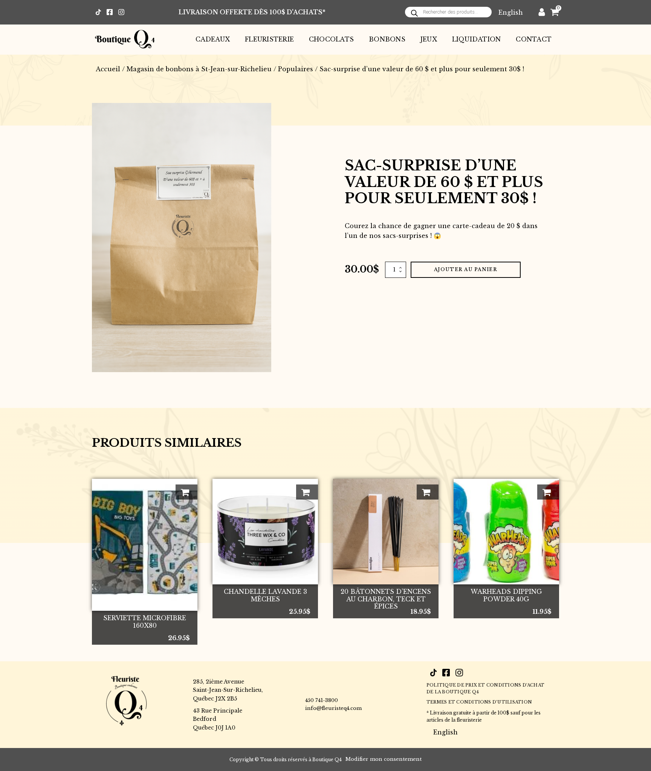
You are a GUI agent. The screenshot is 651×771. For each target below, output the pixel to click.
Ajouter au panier (465, 269)
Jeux (428, 39)
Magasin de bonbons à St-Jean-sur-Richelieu (199, 69)
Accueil (108, 69)
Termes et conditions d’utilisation (479, 702)
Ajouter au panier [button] (186, 492)
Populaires (295, 69)
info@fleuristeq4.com (333, 708)
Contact (534, 39)
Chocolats (331, 39)
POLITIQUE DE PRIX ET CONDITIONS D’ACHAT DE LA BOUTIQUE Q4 (485, 688)
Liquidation (476, 39)
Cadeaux (213, 39)
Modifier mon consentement (383, 759)
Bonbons (387, 39)
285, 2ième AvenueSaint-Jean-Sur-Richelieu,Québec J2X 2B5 (228, 690)
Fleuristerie (269, 39)
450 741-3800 (321, 700)
